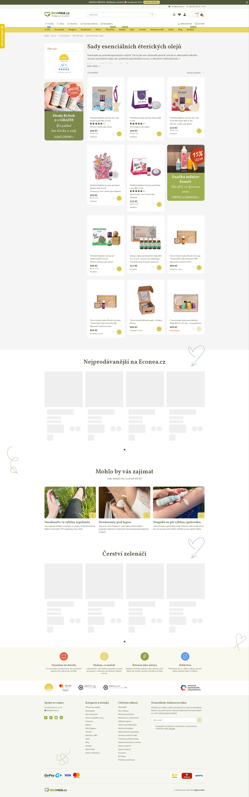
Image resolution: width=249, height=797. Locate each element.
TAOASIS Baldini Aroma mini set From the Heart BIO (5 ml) (184, 119)
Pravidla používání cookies (128, 739)
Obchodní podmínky (126, 714)
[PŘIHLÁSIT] (199, 720)
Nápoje (123, 29)
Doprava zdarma (90, 23)
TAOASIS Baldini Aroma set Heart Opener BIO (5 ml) (105, 187)
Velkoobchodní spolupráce (128, 732)
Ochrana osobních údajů (127, 735)
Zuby (132, 29)
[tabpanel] (63, 407)
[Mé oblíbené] (179, 14)
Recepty (191, 29)
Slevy (62, 23)
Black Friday (90, 749)
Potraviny (110, 29)
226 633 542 (194, 6)
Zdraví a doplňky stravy (94, 718)
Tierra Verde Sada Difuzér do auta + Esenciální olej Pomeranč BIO (185, 257)
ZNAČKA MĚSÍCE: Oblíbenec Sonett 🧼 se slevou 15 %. (123, 2)
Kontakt (201, 23)
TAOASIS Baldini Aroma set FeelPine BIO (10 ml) (102, 257)
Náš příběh (122, 707)
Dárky (171, 29)
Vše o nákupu (123, 711)
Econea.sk (122, 753)
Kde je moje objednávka (127, 725)
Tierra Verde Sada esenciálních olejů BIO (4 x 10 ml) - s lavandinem (185, 322)
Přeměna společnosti (126, 760)
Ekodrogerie (90, 711)
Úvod (46, 35)
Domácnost (86, 29)
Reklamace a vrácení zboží (128, 718)
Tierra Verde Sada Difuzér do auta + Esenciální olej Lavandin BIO (105, 322)
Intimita (142, 29)
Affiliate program (124, 721)
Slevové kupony (124, 749)
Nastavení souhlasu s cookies (129, 742)
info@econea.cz (178, 6)
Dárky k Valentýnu (92, 753)
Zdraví (98, 29)
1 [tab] (125, 450)
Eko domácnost (91, 714)
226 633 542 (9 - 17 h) (54, 707)
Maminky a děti (157, 29)
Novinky (73, 23)
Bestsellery (108, 23)
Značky (50, 23)
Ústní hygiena (90, 728)
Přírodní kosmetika (92, 707)
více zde (172, 728)
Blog (180, 29)
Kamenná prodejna (125, 728)
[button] (96, 123)
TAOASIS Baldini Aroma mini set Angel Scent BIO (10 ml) (104, 119)
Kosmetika (59, 29)
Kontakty (121, 756)
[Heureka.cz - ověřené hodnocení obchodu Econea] (64, 74)
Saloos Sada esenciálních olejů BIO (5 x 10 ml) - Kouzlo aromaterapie (146, 257)
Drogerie (72, 29)
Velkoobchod (186, 23)
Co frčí (47, 29)
